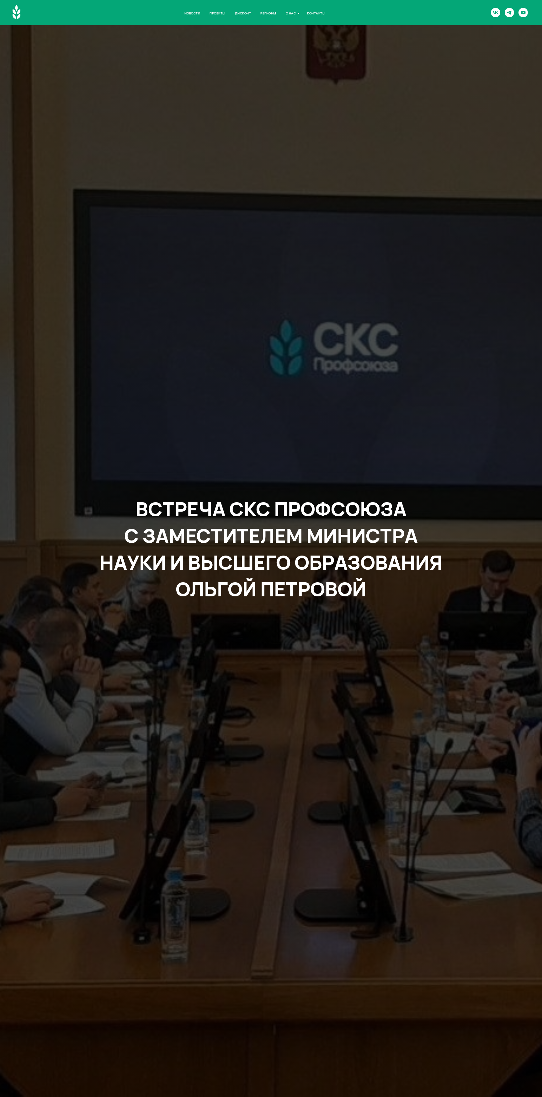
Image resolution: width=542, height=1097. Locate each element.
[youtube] (523, 12)
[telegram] (509, 12)
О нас (291, 13)
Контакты (316, 13)
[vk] (495, 12)
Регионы (268, 13)
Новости (192, 13)
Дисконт (243, 13)
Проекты (218, 13)
